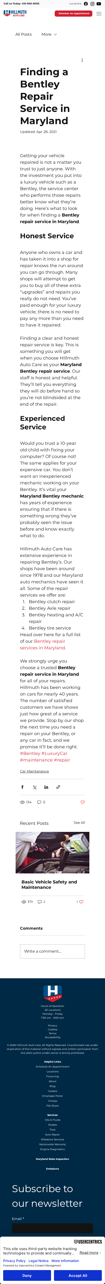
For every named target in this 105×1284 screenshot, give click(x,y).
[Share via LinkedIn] (46, 787)
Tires (52, 1129)
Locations (75, 3)
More (47, 34)
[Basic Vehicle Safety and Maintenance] (52, 852)
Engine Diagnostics (52, 1149)
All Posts (23, 34)
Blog (52, 1086)
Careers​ (52, 1091)
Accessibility (52, 1037)
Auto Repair (52, 1134)
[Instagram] (92, 3)
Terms (52, 1033)
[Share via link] (58, 787)
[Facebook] (85, 3)
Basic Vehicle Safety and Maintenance (49, 884)
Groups (52, 1100)
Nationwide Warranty (52, 1144)
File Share (52, 1105)
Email (18, 1219)
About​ (52, 1081)
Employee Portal (52, 1096)
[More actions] (82, 60)
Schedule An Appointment (52, 1066)
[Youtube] (98, 3)
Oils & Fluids (52, 1119)
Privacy (52, 1025)
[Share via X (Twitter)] (34, 787)
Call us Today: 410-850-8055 (21, 3)
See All (79, 822)
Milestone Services (52, 1139)
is (29, 1049)
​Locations (53, 1071)
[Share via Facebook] (22, 787)
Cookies (52, 1029)
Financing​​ (52, 1076)
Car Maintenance (34, 771)
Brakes (52, 1124)
